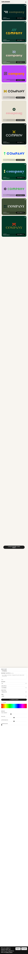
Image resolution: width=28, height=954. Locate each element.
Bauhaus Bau (5, 142)
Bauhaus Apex (6, 97)
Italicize (3, 716)
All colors (4, 702)
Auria (4, 120)
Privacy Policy (8, 952)
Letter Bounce (4, 723)
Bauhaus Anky (6, 80)
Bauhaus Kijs (5, 212)
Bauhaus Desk (6, 18)
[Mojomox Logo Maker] (6, 2)
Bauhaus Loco (6, 40)
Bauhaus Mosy (6, 62)
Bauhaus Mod (6, 234)
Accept (24, 948)
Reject (18, 948)
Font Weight (4, 712)
